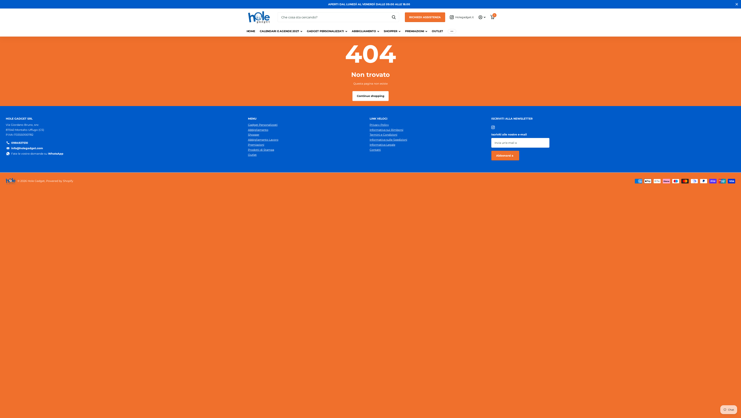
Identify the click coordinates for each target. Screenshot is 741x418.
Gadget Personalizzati (325, 31)
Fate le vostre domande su (37, 153)
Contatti (375, 150)
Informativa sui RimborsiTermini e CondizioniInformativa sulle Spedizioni (388, 135)
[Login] (482, 17)
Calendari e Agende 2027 (279, 31)
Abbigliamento (364, 31)
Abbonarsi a (505, 155)
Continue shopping (370, 96)
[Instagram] (493, 127)
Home (251, 31)
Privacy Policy (379, 125)
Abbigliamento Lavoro (263, 139)
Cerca (393, 17)
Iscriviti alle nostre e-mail (509, 134)
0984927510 (19, 143)
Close (736, 4)
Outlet (437, 31)
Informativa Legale (382, 144)
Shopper (390, 31)
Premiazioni (414, 31)
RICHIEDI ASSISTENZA (425, 17)
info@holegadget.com (27, 148)
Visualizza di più (452, 31)
